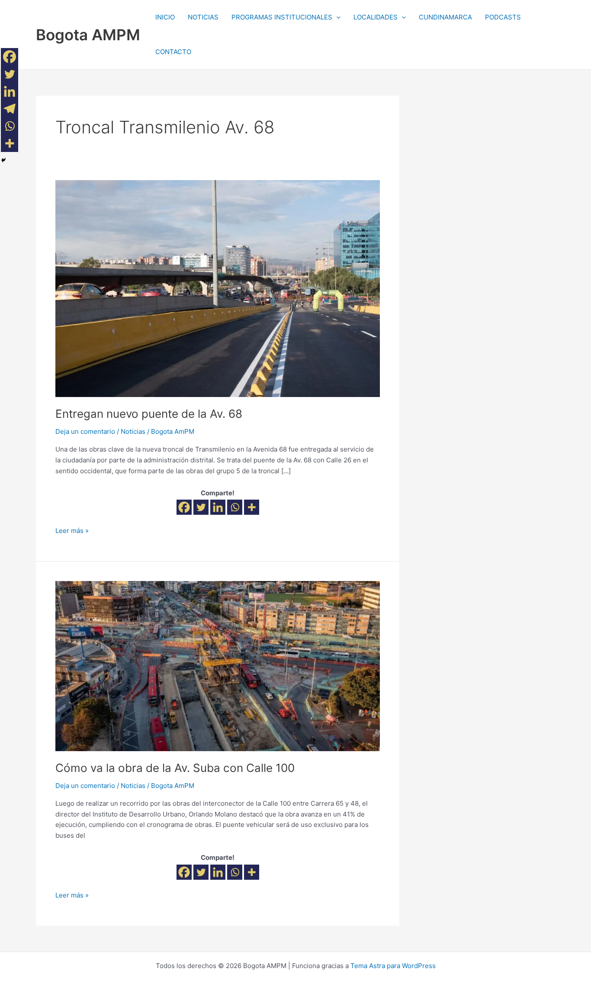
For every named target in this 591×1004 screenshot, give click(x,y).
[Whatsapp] (234, 507)
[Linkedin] (217, 507)
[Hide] (3, 160)
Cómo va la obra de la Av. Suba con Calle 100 (175, 768)
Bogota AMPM (88, 35)
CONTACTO (173, 52)
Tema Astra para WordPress (393, 966)
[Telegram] (9, 108)
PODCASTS (503, 17)
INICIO (165, 17)
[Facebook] (184, 507)
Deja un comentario (85, 431)
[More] (251, 507)
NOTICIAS (203, 17)
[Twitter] (201, 507)
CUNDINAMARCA (445, 17)
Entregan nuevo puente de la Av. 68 (148, 413)
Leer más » (72, 530)
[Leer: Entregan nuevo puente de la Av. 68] (217, 288)
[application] (336, 17)
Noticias (133, 431)
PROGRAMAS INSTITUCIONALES (281, 17)
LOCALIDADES (375, 17)
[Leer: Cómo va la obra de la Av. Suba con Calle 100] (217, 665)
